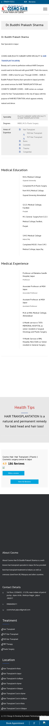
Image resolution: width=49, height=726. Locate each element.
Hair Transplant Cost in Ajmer (14, 693)
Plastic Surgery (8, 649)
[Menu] (45, 11)
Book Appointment (15, 723)
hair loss (37, 426)
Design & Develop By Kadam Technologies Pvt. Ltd (26, 716)
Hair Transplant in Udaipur (13, 688)
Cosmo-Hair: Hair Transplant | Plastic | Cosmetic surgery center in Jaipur (20, 458)
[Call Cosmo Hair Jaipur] (34, 723)
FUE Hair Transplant (10, 639)
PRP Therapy (8, 644)
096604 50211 (9, 2)
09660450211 (12, 604)
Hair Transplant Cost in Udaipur (15, 708)
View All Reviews (24, 482)
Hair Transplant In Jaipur (12, 673)
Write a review (13, 473)
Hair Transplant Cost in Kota (13, 703)
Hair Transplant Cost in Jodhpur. (15, 698)
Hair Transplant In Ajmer (12, 683)
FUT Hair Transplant (10, 634)
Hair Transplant (9, 629)
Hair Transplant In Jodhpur (13, 678)
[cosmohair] (22, 9)
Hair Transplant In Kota (12, 668)
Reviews (30, 2)
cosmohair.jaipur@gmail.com (18, 609)
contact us (34, 387)
